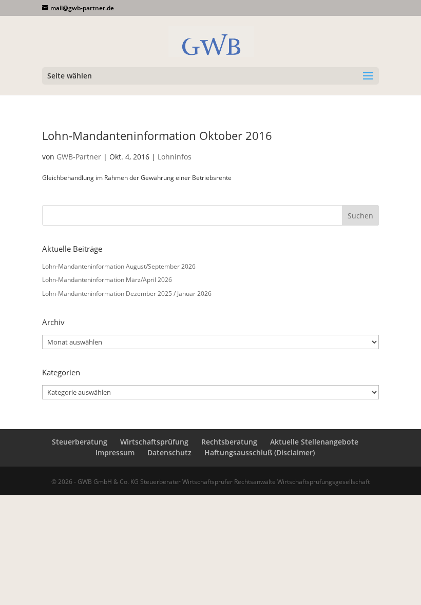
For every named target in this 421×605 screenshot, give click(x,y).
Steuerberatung (79, 442)
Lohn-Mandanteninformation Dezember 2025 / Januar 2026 (127, 293)
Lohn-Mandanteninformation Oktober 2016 (157, 135)
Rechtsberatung (229, 442)
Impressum (115, 452)
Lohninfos (175, 157)
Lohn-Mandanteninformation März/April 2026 (107, 279)
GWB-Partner (78, 157)
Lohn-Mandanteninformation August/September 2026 (119, 266)
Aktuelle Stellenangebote (314, 442)
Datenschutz (169, 452)
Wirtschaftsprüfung (154, 442)
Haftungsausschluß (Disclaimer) (259, 452)
